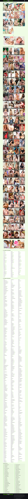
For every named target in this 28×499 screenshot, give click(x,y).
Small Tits (20, 261)
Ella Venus (5, 444)
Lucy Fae (12, 413)
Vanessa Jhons (20, 425)
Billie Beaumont (5, 366)
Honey (12, 309)
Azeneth (5, 345)
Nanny (19, 285)
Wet (19, 273)
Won (19, 445)
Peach (19, 331)
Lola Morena (12, 411)
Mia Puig (12, 444)
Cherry (5, 401)
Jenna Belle (12, 330)
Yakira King (19, 447)
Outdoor (12, 272)
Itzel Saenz (12, 313)
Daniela (4, 422)
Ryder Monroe (20, 358)
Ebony (5, 274)
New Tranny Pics (17, 468)
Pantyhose (12, 274)
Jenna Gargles (13, 332)
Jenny (12, 335)
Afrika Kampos (5, 286)
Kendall (12, 365)
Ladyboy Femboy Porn (18, 469)
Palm (19, 322)
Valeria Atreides (20, 424)
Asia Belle (5, 330)
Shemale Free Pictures (18, 498)
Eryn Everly (5, 456)
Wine (19, 444)
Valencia (19, 421)
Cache (5, 379)
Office (12, 271)
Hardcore (12, 259)
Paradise (19, 324)
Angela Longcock (6, 312)
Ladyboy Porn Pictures (18, 475)
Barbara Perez (5, 355)
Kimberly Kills (12, 376)
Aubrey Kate (5, 335)
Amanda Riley (5, 300)
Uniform (19, 271)
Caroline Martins (5, 389)
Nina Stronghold (20, 308)
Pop (19, 344)
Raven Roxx (19, 353)
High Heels (12, 260)
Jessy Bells (12, 342)
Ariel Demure (5, 324)
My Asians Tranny (18, 477)
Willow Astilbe (20, 443)
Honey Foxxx (12, 310)
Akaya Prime (5, 287)
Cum (4, 270)
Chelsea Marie (5, 400)
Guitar (12, 299)
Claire (4, 411)
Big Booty (5, 260)
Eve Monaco (12, 279)
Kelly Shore (12, 364)
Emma (5, 447)
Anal (4, 251)
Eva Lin (5, 459)
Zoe (19, 457)
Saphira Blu (19, 365)
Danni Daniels (5, 424)
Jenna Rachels (13, 333)
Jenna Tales (12, 334)
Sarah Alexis (20, 368)
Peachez (19, 332)
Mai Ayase (12, 420)
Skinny (19, 259)
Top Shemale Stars (18, 482)
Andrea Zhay (5, 311)
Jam (11, 321)
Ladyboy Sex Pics (17, 490)
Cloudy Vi (5, 413)
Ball (4, 353)
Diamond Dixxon (6, 432)
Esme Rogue (5, 457)
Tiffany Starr (20, 413)
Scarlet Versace (20, 375)
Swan (19, 399)
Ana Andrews (5, 310)
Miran (12, 457)
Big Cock (5, 261)
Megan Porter (12, 436)
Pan (18, 323)
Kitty (11, 379)
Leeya (12, 391)
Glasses (12, 258)
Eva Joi (5, 458)
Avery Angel (5, 342)
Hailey (12, 300)
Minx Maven (12, 455)
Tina (19, 414)
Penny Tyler (19, 334)
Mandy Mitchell (13, 422)
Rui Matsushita (20, 357)
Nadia (19, 279)
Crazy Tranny (6, 470)
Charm (4, 399)
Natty (19, 297)
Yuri (18, 455)
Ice (11, 312)
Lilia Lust (12, 401)
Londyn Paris (12, 412)
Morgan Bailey (13, 459)
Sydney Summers (20, 401)
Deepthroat (5, 272)
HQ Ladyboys (6, 490)
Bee (4, 356)
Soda (19, 388)
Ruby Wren (19, 356)
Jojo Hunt (12, 345)
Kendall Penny (13, 367)
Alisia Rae (5, 297)
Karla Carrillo (12, 354)
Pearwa (19, 333)
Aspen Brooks (5, 331)
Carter (4, 391)
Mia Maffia (12, 443)
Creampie (5, 269)
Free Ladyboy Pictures (18, 484)
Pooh (19, 343)
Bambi (5, 354)
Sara (19, 367)
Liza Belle (12, 410)
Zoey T (19, 459)
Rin (18, 354)
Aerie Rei (5, 285)
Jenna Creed (12, 331)
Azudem (5, 346)
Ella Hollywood (5, 443)
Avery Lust (5, 343)
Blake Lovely (5, 369)
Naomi (19, 286)
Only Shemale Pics (7, 476)
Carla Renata (5, 387)
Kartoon (12, 355)
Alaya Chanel (5, 289)
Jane (11, 322)
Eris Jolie (5, 454)
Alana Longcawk (6, 288)
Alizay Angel (5, 298)
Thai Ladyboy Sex (6, 475)
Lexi (11, 398)
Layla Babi (12, 388)
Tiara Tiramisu (20, 410)
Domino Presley (6, 436)
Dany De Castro (5, 425)
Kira (11, 377)
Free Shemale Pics (7, 484)
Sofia (19, 389)
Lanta (12, 387)
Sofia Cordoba (20, 390)
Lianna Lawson (13, 399)
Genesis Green (12, 286)
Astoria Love (5, 332)
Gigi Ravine (12, 289)
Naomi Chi (19, 287)
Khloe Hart (12, 369)
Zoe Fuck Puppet (20, 458)
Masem (12, 433)
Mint (11, 454)
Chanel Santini (5, 398)
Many (12, 423)
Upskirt (19, 272)
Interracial (12, 261)
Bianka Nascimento (6, 365)
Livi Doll (12, 409)
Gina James (12, 290)
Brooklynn (5, 376)
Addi (4, 279)
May (11, 434)
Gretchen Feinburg (13, 298)
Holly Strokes (12, 308)
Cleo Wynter (5, 412)
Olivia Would (19, 320)
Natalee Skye (20, 290)
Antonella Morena (6, 322)
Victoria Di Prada (20, 433)
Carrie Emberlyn (5, 390)
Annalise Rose (5, 321)
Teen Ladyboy (17, 483)
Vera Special (19, 432)
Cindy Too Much (5, 410)
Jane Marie (12, 323)
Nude (12, 270)
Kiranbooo (12, 378)
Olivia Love (19, 319)
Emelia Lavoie (5, 446)
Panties (12, 273)
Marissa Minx (12, 432)
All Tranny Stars (6, 489)
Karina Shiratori (13, 353)
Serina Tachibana (20, 378)
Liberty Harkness (13, 400)
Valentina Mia (20, 422)
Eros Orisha (5, 455)
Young (19, 274)
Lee (11, 390)
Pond (19, 342)
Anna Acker (5, 319)
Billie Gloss (5, 367)
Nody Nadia (19, 310)
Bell (4, 357)
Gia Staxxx (12, 287)
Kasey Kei (12, 356)
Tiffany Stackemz (20, 412)
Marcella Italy (12, 425)
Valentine (19, 423)
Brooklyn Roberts (6, 375)
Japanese (12, 262)
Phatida (19, 335)
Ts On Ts (19, 270)
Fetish (12, 251)
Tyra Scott (19, 420)
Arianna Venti (5, 323)
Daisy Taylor (5, 421)
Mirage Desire (12, 456)
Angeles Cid (5, 313)
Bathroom (5, 258)
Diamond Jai (5, 433)
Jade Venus (12, 320)
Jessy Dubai (12, 343)
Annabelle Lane (6, 320)
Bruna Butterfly (5, 377)
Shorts (19, 258)
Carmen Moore (6, 388)
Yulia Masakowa (20, 454)
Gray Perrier (12, 297)
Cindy (4, 409)
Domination (5, 273)
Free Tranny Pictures (7, 468)
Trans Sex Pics (17, 470)
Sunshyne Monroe (20, 398)
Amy (4, 308)
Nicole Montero (20, 301)
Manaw (12, 421)
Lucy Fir (12, 414)
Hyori (12, 311)
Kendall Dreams (13, 366)
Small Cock (20, 260)
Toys (19, 269)
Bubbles (5, 378)
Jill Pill (12, 344)
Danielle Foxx (5, 423)
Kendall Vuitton (12, 368)
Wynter (19, 446)
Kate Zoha (12, 358)
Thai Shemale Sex (18, 491)
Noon (19, 312)
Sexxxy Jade (20, 379)
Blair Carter (5, 368)
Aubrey (5, 334)
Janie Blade (12, 324)
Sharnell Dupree (20, 380)
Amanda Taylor (5, 301)
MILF (11, 269)
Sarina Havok (19, 369)
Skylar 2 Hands (20, 387)
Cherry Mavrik (5, 402)
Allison (5, 299)
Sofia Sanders (20, 391)
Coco (4, 414)
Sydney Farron (20, 400)
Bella (4, 358)
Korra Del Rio (12, 380)
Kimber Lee (12, 375)
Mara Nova (12, 424)
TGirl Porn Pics (6, 469)
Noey (19, 311)
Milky (11, 447)
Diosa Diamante (5, 434)
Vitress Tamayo (20, 436)
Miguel (12, 446)
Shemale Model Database (7, 483)
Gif (11, 288)
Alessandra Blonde (6, 290)
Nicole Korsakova (20, 300)
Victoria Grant (20, 434)
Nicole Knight (19, 299)
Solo (19, 262)
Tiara (19, 409)
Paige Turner (20, 321)
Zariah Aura (19, 456)
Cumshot (5, 271)
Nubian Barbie (20, 313)
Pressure (19, 346)
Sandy (19, 364)
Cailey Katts (5, 380)
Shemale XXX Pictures (7, 491)
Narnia (19, 288)
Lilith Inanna (12, 402)
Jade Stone (12, 319)
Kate (11, 357)
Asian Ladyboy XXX (7, 482)
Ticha (19, 411)
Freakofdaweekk (13, 285)
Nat (19, 289)
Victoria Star (19, 435)
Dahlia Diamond (5, 420)
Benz (4, 364)
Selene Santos (20, 376)
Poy (19, 345)
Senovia (19, 377)
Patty (19, 330)
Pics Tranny (6, 477)
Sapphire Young (20, 366)
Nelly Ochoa (19, 298)
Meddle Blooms (13, 435)
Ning (19, 309)
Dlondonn (5, 435)
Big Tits (5, 262)
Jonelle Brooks (13, 346)
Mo (11, 458)
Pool (19, 251)
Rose (19, 355)
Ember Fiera (5, 445)
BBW (4, 259)
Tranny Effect (17, 476)
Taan (19, 402)
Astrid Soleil (5, 333)
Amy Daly (5, 309)
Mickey (12, 445)
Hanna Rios (12, 301)
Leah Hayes (12, 389)
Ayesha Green (5, 344)
